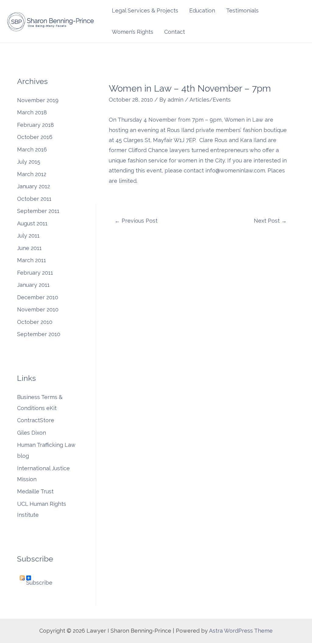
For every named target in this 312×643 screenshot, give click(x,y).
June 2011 (29, 248)
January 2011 (33, 285)
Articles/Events (210, 99)
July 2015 (28, 161)
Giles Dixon (31, 432)
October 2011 (34, 199)
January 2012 (33, 186)
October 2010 (34, 322)
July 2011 (28, 235)
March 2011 (31, 260)
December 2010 (37, 297)
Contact (174, 32)
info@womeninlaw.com (235, 170)
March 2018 (32, 112)
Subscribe (39, 579)
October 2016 (34, 137)
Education (202, 10)
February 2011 (35, 272)
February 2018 (35, 125)
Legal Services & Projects (145, 10)
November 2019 (37, 100)
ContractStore (35, 420)
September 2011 (38, 211)
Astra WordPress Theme (241, 630)
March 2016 (32, 149)
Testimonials (242, 10)
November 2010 (37, 309)
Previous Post (136, 220)
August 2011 (32, 223)
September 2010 (38, 334)
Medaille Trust (35, 491)
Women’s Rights (132, 32)
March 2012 (31, 174)
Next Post (270, 220)
